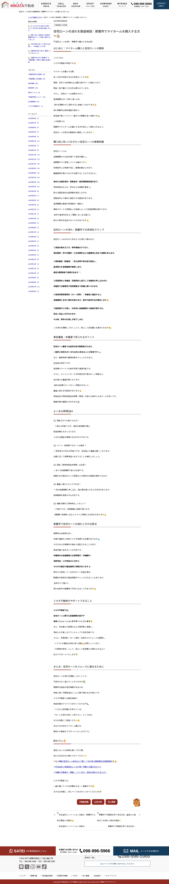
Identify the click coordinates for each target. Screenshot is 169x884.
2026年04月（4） (34, 136)
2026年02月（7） (34, 145)
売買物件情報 (75, 4)
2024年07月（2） (34, 232)
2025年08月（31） (34, 173)
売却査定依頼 (61, 4)
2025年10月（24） (34, 164)
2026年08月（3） (34, 118)
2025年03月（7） (34, 195)
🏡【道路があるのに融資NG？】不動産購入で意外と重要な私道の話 (39, 59)
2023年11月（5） (34, 268)
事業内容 (46, 4)
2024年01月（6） (34, 259)
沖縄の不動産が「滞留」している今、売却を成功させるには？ (81, 772)
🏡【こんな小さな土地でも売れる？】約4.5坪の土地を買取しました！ (39, 28)
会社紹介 (106, 4)
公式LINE (98, 802)
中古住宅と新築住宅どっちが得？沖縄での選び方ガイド (78, 766)
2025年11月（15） (34, 159)
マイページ (122, 4)
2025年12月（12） (34, 155)
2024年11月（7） (34, 214)
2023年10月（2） (34, 273)
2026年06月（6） (34, 127)
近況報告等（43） (34, 101)
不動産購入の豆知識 (61, 25)
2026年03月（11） (34, 141)
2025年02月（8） (34, 200)
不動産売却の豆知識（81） (37, 74)
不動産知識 (83, 802)
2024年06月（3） (34, 237)
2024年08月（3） (34, 227)
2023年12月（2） (34, 264)
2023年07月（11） (34, 287)
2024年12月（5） (34, 209)
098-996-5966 (143, 3)
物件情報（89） (33, 83)
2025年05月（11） (34, 186)
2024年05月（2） (34, 241)
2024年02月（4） (34, 255)
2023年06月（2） (34, 291)
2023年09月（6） (34, 277)
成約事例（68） (33, 88)
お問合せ (161, 4)
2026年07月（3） (34, 123)
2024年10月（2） (34, 218)
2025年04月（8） (34, 191)
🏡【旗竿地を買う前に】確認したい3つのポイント (39, 52)
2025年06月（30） (34, 182)
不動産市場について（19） (37, 97)
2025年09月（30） (34, 168)
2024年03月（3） (34, 250)
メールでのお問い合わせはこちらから (118, 863)
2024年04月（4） (34, 246)
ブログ (75, 875)
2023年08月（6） (34, 282)
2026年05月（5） (34, 132)
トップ (23, 875)
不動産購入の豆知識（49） (37, 79)
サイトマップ (111, 875)
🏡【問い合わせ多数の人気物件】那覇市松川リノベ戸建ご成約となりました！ (39, 37)
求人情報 (111, 802)
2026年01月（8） (34, 150)
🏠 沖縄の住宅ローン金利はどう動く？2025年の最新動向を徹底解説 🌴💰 (86, 761)
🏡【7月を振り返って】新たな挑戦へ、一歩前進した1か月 (39, 45)
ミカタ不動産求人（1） (36, 106)
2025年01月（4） (34, 205)
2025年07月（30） (34, 177)
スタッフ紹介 (90, 4)
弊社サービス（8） (34, 92)
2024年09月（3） (34, 223)
